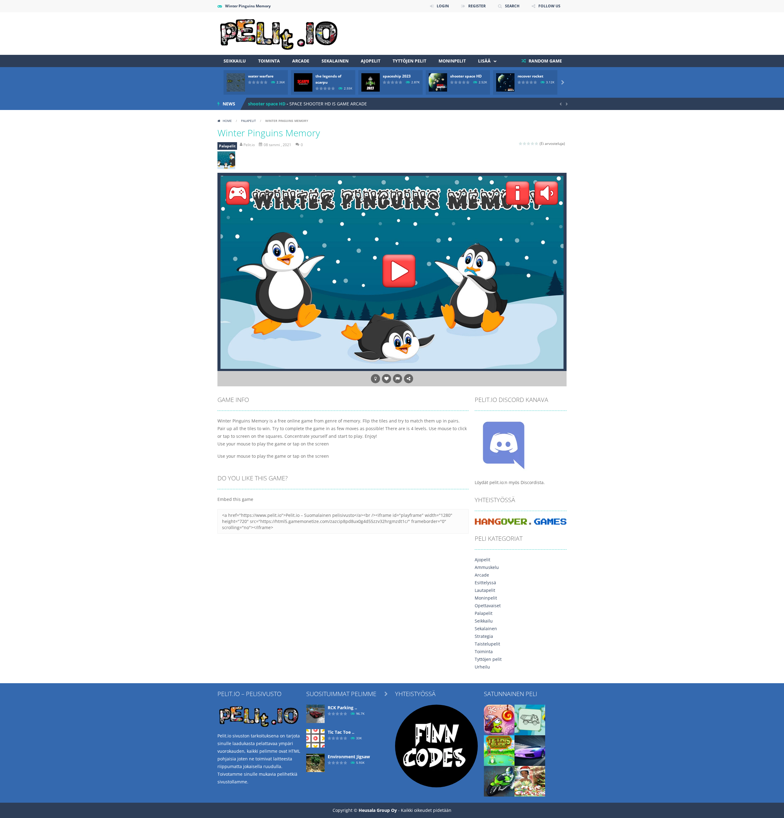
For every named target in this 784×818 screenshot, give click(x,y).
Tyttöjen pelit (409, 61)
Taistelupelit (487, 644)
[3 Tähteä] (529, 143)
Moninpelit (452, 61)
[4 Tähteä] (533, 143)
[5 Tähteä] (537, 143)
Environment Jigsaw (349, 756)
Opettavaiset (488, 605)
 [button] (397, 378)
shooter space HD (466, 76)
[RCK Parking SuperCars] (315, 713)
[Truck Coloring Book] (529, 719)
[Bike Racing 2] (499, 781)
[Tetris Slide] (499, 750)
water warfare (260, 76)
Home (227, 121)
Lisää (484, 61)
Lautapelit (485, 590)
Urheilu (482, 667)
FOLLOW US (549, 6)
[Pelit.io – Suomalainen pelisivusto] (278, 33)
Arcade (300, 61)
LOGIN (443, 6)
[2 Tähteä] (525, 143)
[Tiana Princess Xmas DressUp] (529, 781)
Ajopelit (370, 61)
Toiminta (269, 61)
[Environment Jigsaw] (315, 762)
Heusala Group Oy (378, 810)
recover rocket (530, 76)
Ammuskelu (487, 567)
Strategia (484, 636)
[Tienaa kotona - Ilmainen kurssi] (436, 745)
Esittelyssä (485, 582)
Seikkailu (235, 61)
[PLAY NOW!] (236, 82)
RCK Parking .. (342, 707)
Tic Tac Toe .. (341, 732)
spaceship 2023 (397, 76)
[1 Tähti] (521, 143)
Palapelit (248, 121)
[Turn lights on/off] (375, 378)
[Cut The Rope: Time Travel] (499, 719)
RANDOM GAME (544, 61)
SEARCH (512, 6)
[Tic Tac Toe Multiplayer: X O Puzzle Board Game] (315, 738)
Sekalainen (335, 61)
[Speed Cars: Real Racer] (529, 750)
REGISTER (477, 6)
